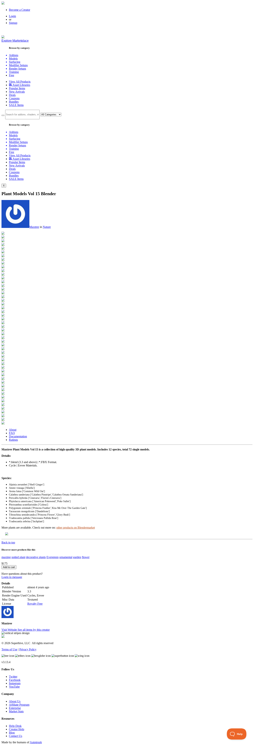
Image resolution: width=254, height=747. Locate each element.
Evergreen (52, 557)
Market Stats (16, 711)
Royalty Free (35, 603)
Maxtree (34, 226)
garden (77, 557)
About (12, 429)
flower (85, 557)
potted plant (18, 557)
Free (11, 75)
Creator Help (16, 729)
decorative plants (36, 557)
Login (12, 16)
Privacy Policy (27, 649)
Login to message (11, 577)
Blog (12, 732)
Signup (13, 22)
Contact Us (15, 736)
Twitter (13, 676)
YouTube (14, 686)
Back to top (8, 542)
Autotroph (36, 742)
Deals (12, 95)
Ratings (13, 439)
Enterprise (15, 708)
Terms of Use (9, 649)
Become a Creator (19, 9)
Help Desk (15, 725)
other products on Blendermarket (75, 527)
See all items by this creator (34, 629)
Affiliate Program (19, 704)
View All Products (19, 81)
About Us (14, 701)
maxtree (6, 557)
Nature (47, 226)
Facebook (14, 680)
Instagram (14, 683)
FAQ (12, 433)
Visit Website (9, 629)
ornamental (65, 557)
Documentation (18, 436)
